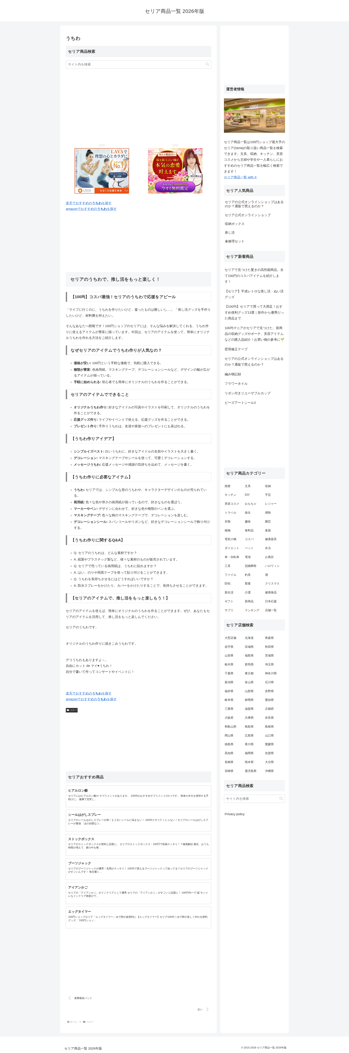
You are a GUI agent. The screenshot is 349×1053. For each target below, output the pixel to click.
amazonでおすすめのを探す (91, 209)
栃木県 (229, 664)
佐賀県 (269, 753)
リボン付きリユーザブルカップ (247, 393)
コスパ (73, 710)
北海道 (249, 637)
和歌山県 (230, 726)
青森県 (269, 637)
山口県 (269, 735)
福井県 (229, 691)
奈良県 (269, 717)
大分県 (269, 762)
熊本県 (249, 762)
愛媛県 (269, 744)
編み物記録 (233, 374)
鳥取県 (249, 726)
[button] (207, 64)
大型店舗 (230, 637)
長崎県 (229, 762)
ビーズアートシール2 (240, 403)
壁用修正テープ (236, 349)
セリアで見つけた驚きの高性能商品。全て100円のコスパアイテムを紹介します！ (254, 275)
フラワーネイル (236, 383)
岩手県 (229, 646)
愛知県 (269, 699)
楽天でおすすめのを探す (89, 203)
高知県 (229, 753)
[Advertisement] (138, 106)
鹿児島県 (250, 770)
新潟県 (229, 682)
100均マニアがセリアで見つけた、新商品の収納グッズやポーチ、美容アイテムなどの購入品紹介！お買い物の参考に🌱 (254, 334)
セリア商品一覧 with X (240, 177)
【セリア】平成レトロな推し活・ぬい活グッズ (254, 294)
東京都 (249, 673)
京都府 (269, 708)
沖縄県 (269, 770)
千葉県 (229, 673)
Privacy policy (235, 814)
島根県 (269, 726)
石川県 (269, 682)
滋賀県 (249, 708)
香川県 (249, 744)
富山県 (249, 682)
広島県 (249, 735)
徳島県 (229, 744)
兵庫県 (249, 717)
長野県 (269, 691)
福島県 (249, 655)
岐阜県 (229, 699)
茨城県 (269, 655)
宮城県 (249, 646)
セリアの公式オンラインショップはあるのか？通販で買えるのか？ (254, 361)
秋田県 (269, 646)
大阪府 (229, 717)
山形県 (229, 655)
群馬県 (249, 664)
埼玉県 (269, 664)
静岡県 (249, 699)
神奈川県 (271, 673)
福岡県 (249, 753)
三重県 (229, 708)
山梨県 (249, 691)
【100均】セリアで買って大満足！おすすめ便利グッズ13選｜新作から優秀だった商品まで (254, 312)
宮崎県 (229, 770)
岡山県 (229, 735)
